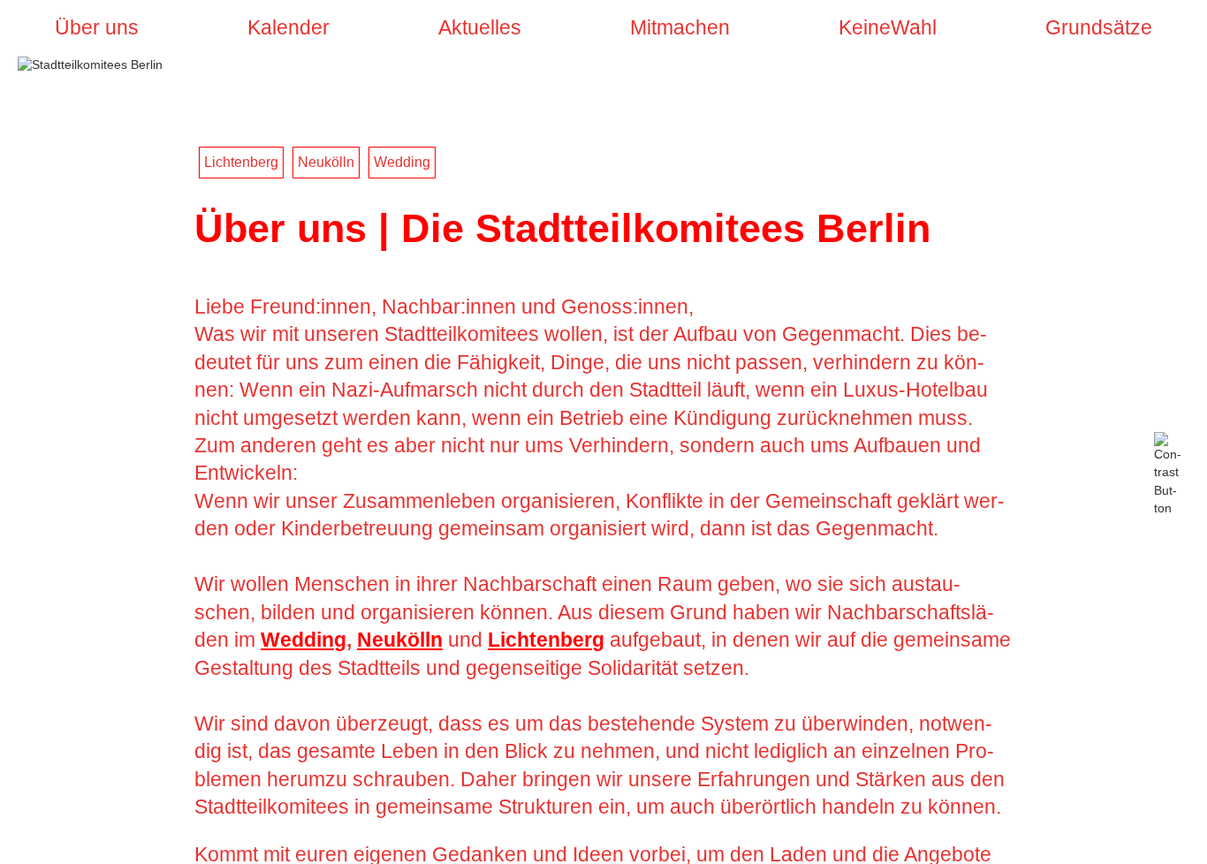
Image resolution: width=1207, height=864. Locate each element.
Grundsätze (1098, 27)
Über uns (97, 27)
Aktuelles (479, 27)
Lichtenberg (241, 162)
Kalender (288, 27)
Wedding (402, 162)
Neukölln (326, 162)
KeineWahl (888, 27)
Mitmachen (680, 27)
